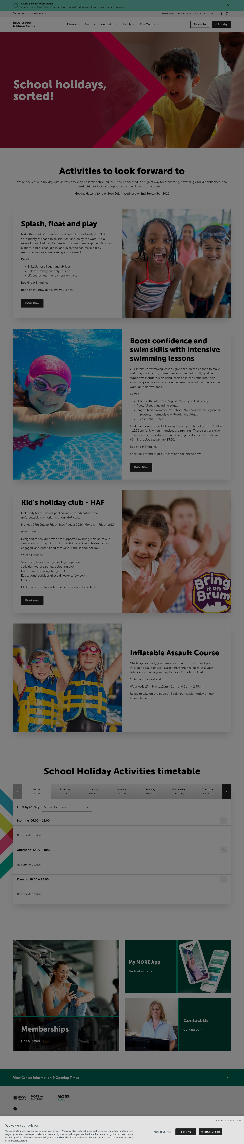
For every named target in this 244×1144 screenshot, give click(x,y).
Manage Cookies (162, 1132)
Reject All (186, 1132)
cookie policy (20, 1140)
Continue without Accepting (229, 1120)
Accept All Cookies (210, 1132)
